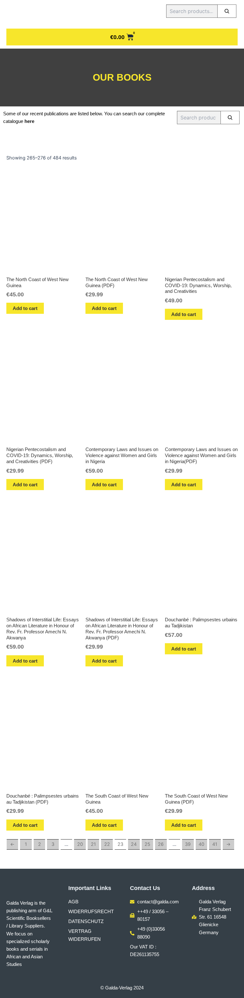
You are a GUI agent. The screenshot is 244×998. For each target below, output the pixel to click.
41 (214, 844)
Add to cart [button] (25, 308)
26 (161, 844)
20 (80, 844)
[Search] (226, 11)
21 (93, 844)
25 (147, 844)
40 (201, 844)
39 (188, 844)
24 (134, 844)
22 (107, 844)
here (29, 121)
